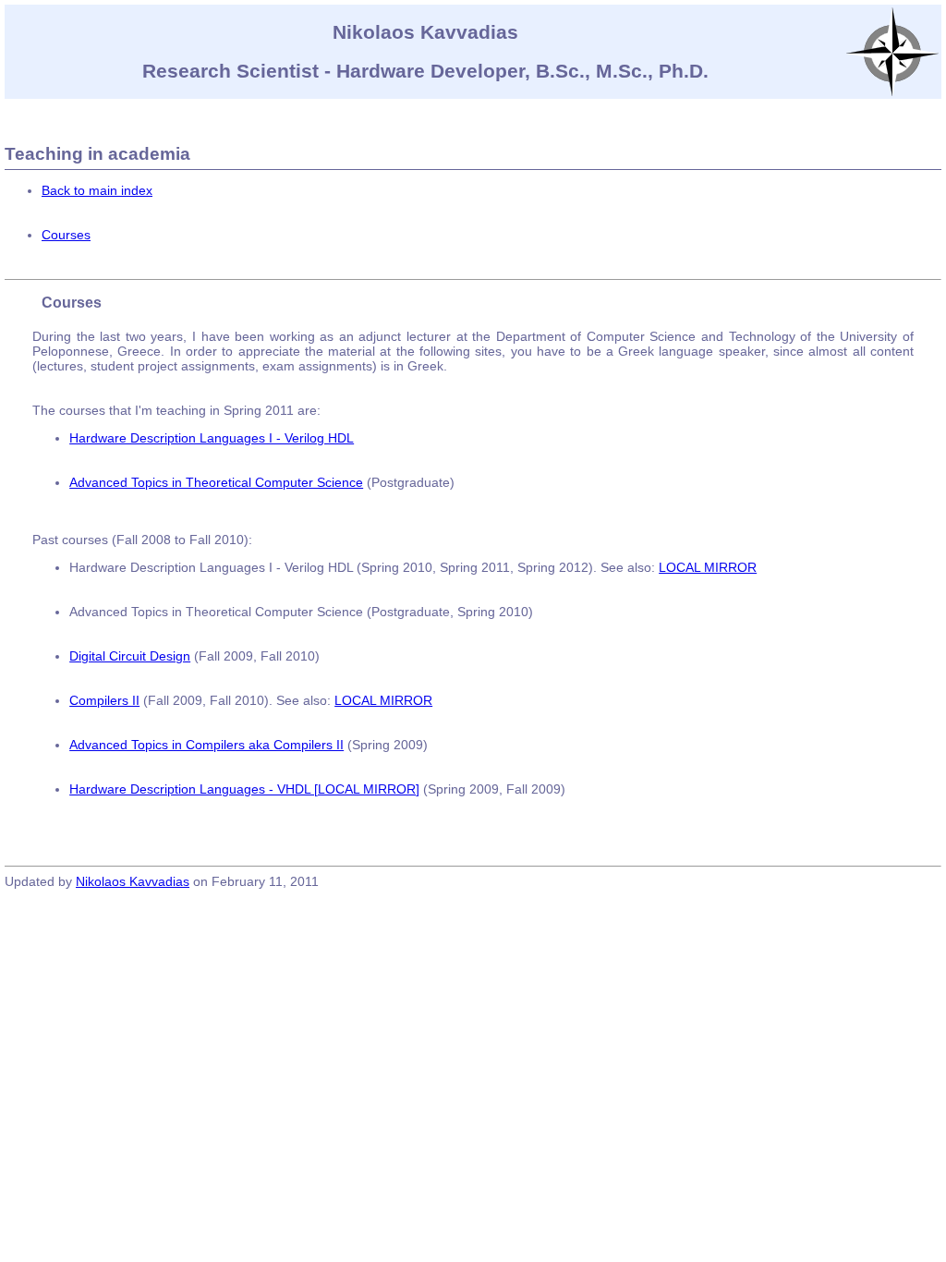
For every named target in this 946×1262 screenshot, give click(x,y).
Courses (66, 234)
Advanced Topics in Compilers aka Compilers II (206, 744)
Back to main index (97, 190)
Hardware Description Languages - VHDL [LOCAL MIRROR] (244, 789)
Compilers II (104, 700)
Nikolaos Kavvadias (132, 881)
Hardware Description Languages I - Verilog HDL (211, 438)
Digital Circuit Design (129, 656)
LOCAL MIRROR (708, 567)
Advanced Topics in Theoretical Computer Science (216, 482)
